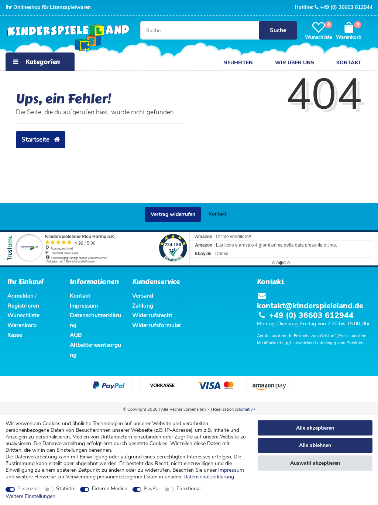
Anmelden (20, 295)
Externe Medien (109, 488)
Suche (278, 30)
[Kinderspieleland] (66, 38)
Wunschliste (23, 315)
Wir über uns (294, 62)
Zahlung (142, 305)
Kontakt (348, 62)
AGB (76, 335)
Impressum (231, 470)
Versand (142, 295)
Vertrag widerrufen (173, 214)
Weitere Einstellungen (30, 496)
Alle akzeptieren (315, 427)
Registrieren (23, 305)
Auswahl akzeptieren (315, 463)
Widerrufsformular (156, 325)
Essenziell (28, 488)
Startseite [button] (36, 139)
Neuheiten (238, 62)
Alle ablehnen (315, 445)
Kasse (14, 335)
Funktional (188, 488)
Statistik (65, 488)
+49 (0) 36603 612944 (346, 7)
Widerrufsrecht (152, 315)
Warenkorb (22, 325)
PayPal (151, 488)
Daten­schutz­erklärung (208, 476)
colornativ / (245, 409)
